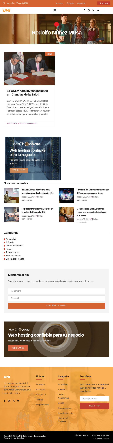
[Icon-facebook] (84, 10)
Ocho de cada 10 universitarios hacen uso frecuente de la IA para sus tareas (91, 212)
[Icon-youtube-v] (98, 10)
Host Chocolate (18, 438)
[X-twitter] (93, 10)
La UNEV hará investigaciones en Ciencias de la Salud (27, 92)
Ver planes (19, 170)
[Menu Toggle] (54, 10)
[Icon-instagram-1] (89, 10)
